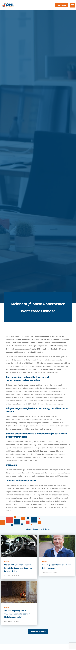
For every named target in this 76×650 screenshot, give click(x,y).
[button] (72, 5)
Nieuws (6, 562)
